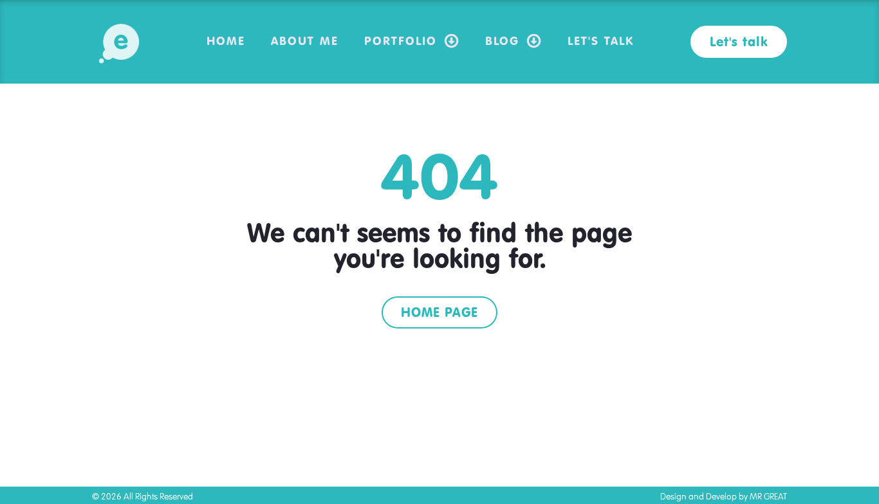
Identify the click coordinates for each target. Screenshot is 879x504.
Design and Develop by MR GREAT (723, 496)
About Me (304, 40)
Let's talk (739, 41)
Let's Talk (601, 40)
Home (226, 40)
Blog (502, 40)
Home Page (439, 312)
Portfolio (400, 40)
